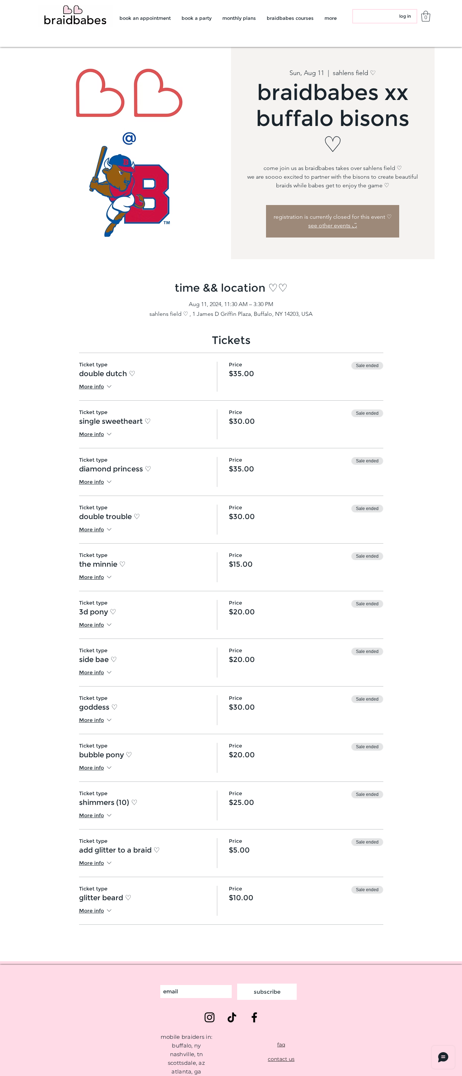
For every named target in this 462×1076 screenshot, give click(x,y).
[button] (425, 16)
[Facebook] (254, 1017)
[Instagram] (209, 1017)
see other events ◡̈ (332, 225)
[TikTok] (232, 1017)
